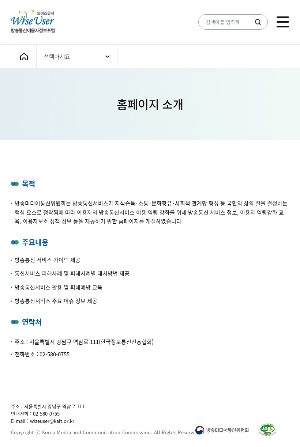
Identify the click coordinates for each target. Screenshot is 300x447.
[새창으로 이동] (226, 430)
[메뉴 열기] (283, 21)
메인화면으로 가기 (24, 56)
